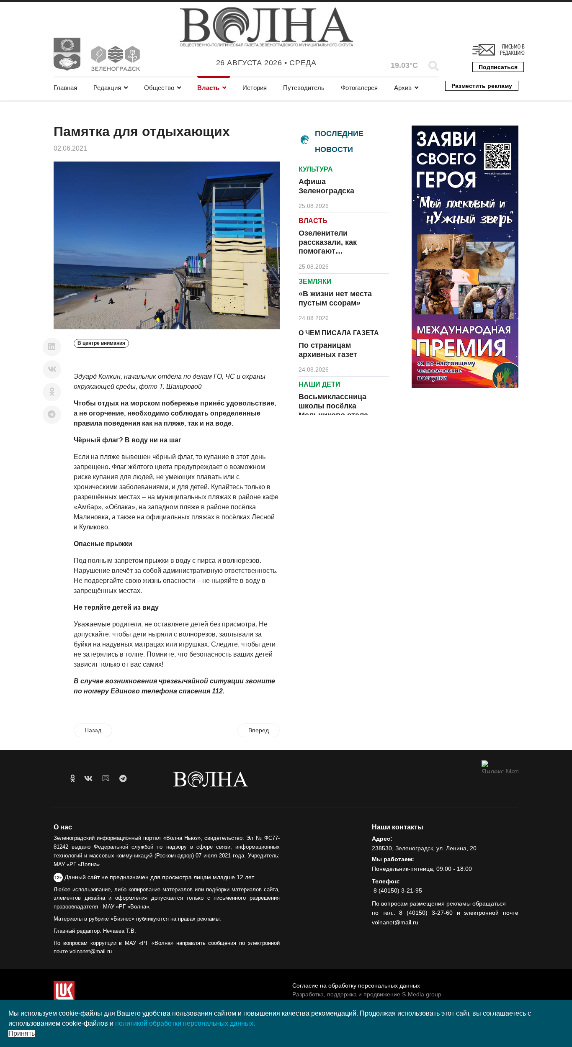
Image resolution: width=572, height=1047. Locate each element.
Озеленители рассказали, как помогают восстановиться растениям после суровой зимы (331, 255)
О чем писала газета (339, 332)
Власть (208, 87)
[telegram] (122, 779)
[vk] (88, 779)
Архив (403, 87)
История (254, 87)
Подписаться (498, 67)
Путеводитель (304, 87)
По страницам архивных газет (328, 350)
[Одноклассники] (52, 392)
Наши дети (319, 384)
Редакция (107, 87)
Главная (65, 87)
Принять (21, 1033)
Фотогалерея (359, 87)
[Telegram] (52, 414)
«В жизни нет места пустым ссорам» (335, 298)
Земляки (315, 281)
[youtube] (106, 779)
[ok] (72, 779)
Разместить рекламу (481, 85)
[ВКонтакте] (52, 369)
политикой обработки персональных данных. (185, 1023)
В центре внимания (101, 343)
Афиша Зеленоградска (326, 186)
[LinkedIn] (52, 347)
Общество (159, 87)
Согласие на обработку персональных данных (356, 985)
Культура (316, 169)
